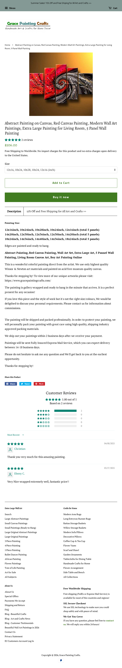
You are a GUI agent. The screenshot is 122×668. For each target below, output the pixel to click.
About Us (9, 591)
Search (8, 514)
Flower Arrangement (73, 567)
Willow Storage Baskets (74, 527)
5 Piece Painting (12, 550)
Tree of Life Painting (15, 567)
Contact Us (10, 631)
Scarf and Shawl (71, 550)
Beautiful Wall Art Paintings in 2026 (22, 627)
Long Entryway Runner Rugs (77, 518)
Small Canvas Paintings (16, 523)
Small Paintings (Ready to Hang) (20, 527)
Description (14, 211)
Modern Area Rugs (72, 514)
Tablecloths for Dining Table (77, 558)
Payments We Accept (15, 600)
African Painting (13, 558)
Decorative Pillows (72, 536)
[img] (15, 444)
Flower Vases (69, 545)
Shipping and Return (15, 605)
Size (7, 164)
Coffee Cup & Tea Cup (74, 541)
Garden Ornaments (72, 554)
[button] (13, 140)
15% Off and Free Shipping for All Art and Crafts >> (56, 211)
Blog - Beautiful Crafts (15, 614)
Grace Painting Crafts (69, 655)
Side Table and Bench (74, 572)
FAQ (7, 609)
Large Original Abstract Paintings (21, 532)
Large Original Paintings (16, 536)
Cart (115, 8)
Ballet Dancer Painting (16, 554)
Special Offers (11, 596)
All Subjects (11, 576)
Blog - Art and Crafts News (17, 618)
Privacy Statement (14, 636)
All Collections (70, 576)
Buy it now (61, 197)
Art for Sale (10, 572)
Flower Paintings (13, 563)
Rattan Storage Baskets (74, 523)
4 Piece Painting (12, 545)
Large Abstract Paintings (17, 518)
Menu (12, 8)
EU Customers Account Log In (19, 640)
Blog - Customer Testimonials (19, 623)
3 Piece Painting (12, 541)
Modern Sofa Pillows (73, 532)
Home (7, 44)
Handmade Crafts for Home (76, 563)
